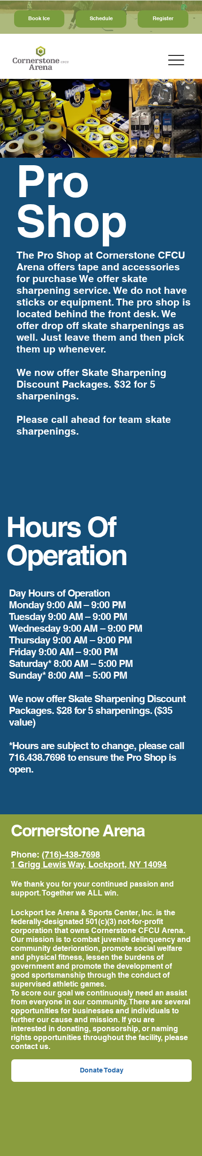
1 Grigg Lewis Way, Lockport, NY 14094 (89, 864)
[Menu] (176, 60)
